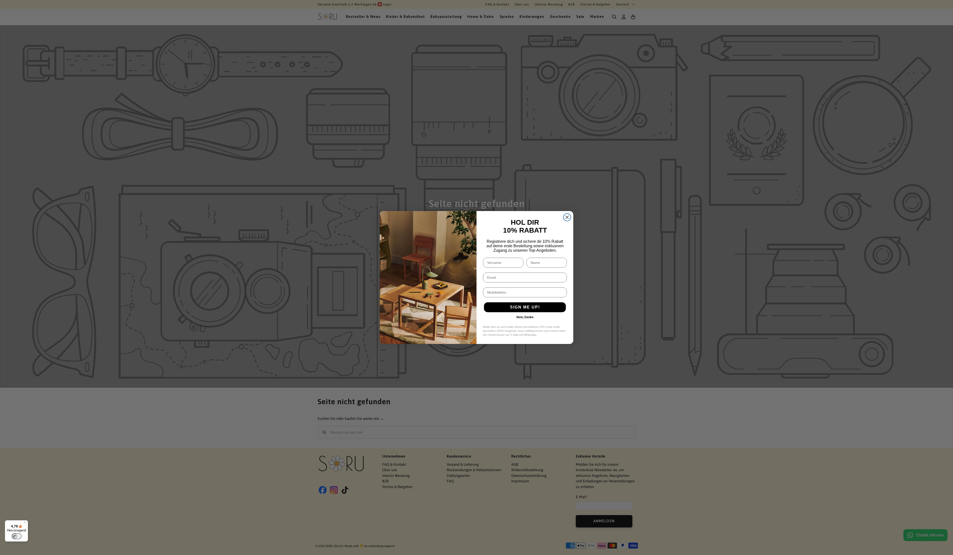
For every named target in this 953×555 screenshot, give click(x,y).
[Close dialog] (567, 217)
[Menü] (25, 523)
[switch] (17, 536)
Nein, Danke (525, 317)
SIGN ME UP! (525, 307)
